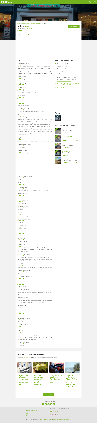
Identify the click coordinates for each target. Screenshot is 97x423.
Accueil (19, 23)
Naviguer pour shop (34, 34)
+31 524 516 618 (60, 87)
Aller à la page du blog (48, 394)
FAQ (41, 419)
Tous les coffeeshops (31, 412)
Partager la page (23, 34)
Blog (27, 415)
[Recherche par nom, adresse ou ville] (90, 2)
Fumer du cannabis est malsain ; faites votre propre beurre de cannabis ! (39, 380)
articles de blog (25, 357)
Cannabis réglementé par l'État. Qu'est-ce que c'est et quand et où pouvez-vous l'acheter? (71, 381)
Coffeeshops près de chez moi (32, 410)
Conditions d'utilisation (47, 419)
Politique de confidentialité (58, 419)
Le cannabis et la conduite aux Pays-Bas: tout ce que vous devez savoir (56, 379)
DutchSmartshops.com (54, 411)
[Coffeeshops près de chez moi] (92, 2)
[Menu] (95, 2)
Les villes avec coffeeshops (28, 23)
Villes (27, 413)
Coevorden (38, 23)
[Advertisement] (48, 48)
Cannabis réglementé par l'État (64, 80)
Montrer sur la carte (74, 26)
